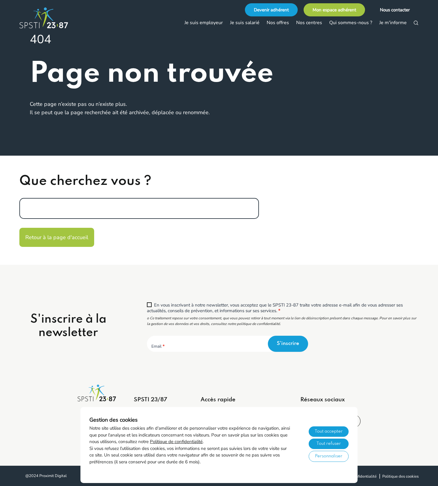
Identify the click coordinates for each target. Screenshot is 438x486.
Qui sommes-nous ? (350, 22)
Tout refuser (328, 444)
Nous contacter (395, 10)
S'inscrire (288, 343)
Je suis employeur (203, 22)
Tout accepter (329, 431)
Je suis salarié (245, 22)
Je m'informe (393, 22)
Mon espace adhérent (334, 10)
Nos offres (278, 22)
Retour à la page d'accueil (56, 237)
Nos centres (309, 22)
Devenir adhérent (271, 10)
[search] (416, 23)
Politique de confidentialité (176, 442)
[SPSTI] (49, 17)
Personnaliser (328, 456)
